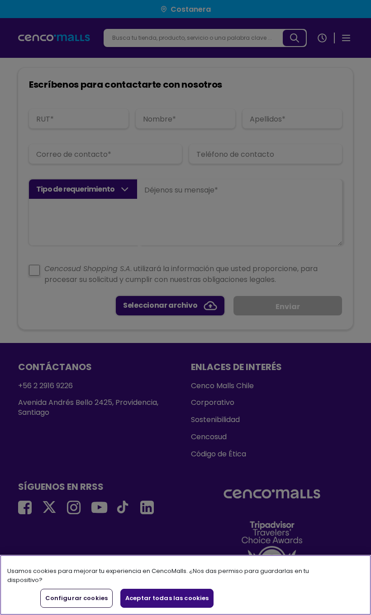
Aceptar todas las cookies (167, 598)
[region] (185, 585)
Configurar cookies (76, 598)
